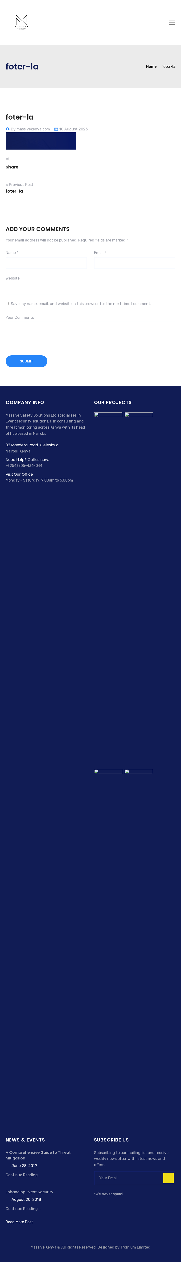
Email (100, 252)
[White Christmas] (108, 589)
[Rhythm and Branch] (139, 946)
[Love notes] (139, 589)
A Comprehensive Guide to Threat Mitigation (38, 1155)
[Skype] (109, 1202)
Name (12, 252)
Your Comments (20, 317)
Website (13, 278)
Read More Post (19, 1222)
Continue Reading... (23, 1175)
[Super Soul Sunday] (108, 946)
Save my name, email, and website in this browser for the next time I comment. (81, 304)
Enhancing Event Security (29, 1192)
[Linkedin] (114, 1202)
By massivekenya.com (30, 129)
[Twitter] (103, 1202)
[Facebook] (97, 1202)
